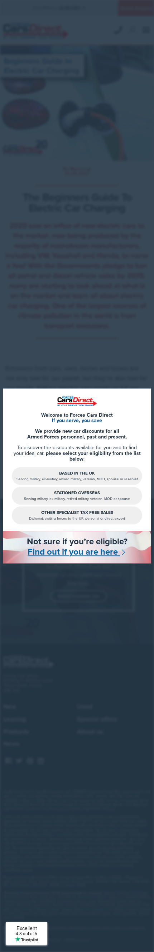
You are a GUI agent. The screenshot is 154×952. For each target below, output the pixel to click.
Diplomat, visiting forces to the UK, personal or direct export (77, 515)
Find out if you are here (74, 552)
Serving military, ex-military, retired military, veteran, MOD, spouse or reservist (77, 476)
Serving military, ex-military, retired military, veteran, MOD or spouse (77, 496)
